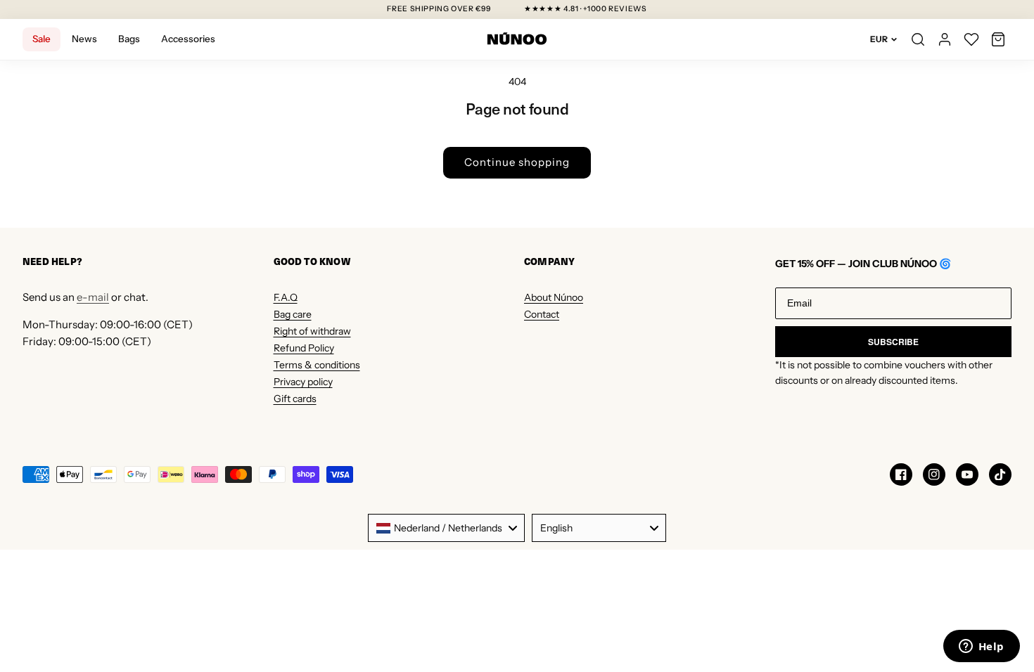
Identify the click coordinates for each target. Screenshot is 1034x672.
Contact (541, 314)
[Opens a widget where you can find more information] (981, 647)
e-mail (93, 297)
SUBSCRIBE (893, 341)
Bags (129, 38)
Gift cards (295, 398)
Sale (41, 38)
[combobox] (446, 528)
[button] (998, 39)
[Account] (944, 39)
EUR (879, 39)
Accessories (188, 38)
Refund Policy (304, 348)
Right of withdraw (312, 331)
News (84, 38)
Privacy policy (303, 381)
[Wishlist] (971, 39)
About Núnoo (553, 297)
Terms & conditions (317, 364)
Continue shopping (517, 162)
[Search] (918, 39)
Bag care (293, 314)
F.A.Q (286, 297)
